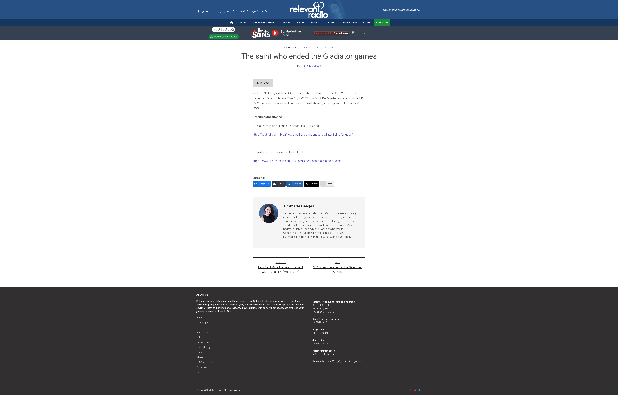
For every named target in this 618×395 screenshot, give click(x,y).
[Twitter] (207, 12)
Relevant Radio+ (263, 22)
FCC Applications (204, 362)
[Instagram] (202, 12)
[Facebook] (198, 12)
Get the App (202, 322)
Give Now (382, 22)
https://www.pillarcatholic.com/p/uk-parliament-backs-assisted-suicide (297, 161)
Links (198, 337)
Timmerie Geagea (311, 65)
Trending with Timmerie (326, 48)
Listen (243, 22)
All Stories (201, 357)
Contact (315, 22)
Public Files (201, 367)
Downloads (202, 332)
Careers (200, 327)
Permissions (202, 342)
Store (366, 22)
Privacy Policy (203, 347)
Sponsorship (348, 22)
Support (285, 22)
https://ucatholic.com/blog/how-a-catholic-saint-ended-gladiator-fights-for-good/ (303, 134)
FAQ (198, 372)
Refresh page (341, 33)
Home (199, 317)
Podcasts (307, 48)
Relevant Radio (216, 390)
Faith (300, 22)
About (330, 22)
